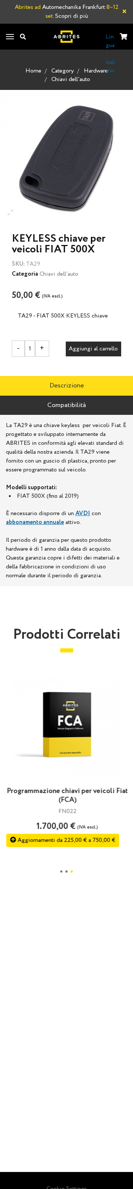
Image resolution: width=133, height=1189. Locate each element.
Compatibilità (66, 405)
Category (62, 71)
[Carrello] (123, 37)
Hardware (96, 71)
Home (33, 71)
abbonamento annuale (35, 522)
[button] (61, 871)
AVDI (82, 513)
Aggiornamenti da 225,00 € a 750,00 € (65, 840)
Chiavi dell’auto (70, 79)
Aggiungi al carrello (93, 349)
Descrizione (67, 385)
